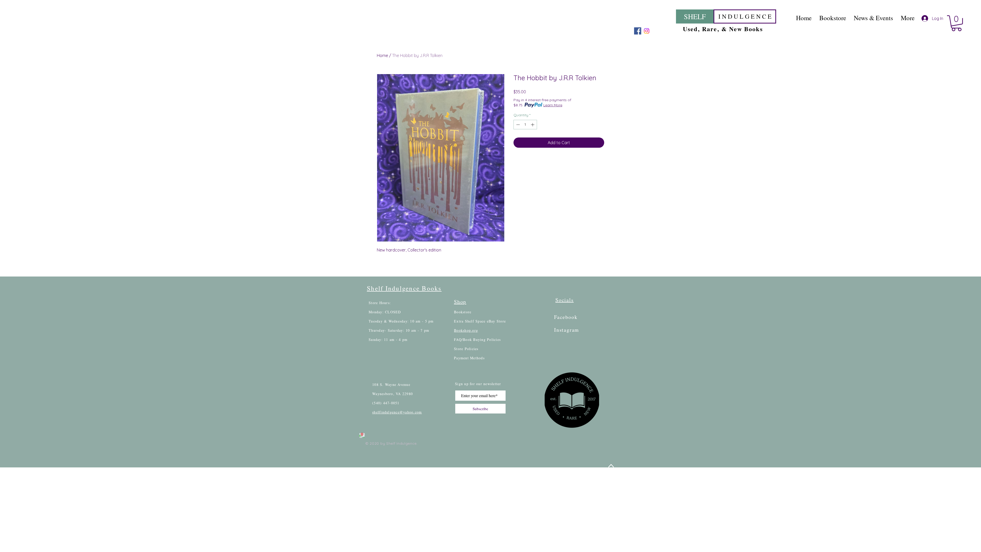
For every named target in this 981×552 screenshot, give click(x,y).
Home (382, 55)
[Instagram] (646, 30)
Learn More (552, 105)
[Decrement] (517, 124)
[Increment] (533, 124)
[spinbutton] (525, 124)
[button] (956, 23)
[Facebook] (637, 30)
